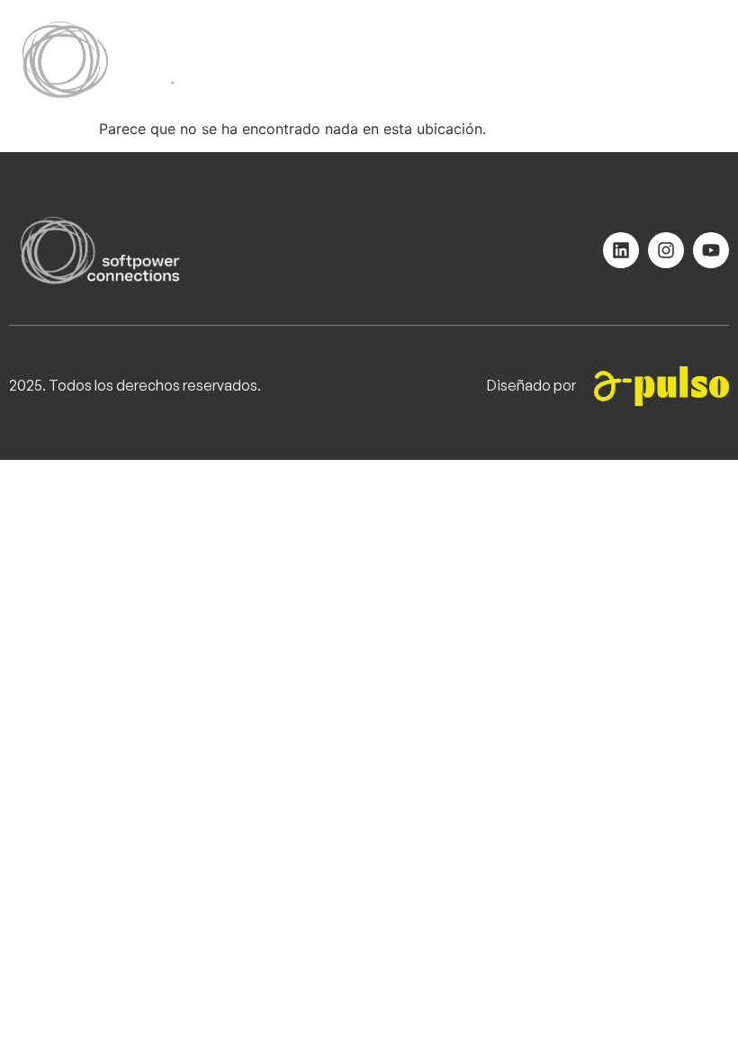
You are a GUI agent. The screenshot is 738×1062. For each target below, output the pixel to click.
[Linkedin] (621, 250)
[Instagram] (666, 250)
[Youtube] (711, 250)
